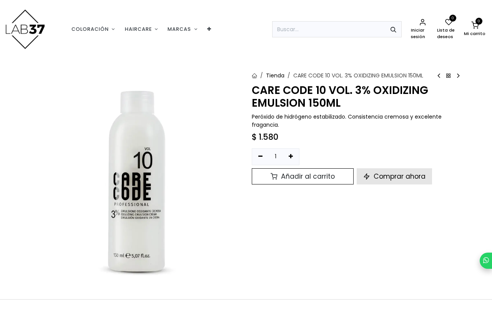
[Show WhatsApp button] (486, 261)
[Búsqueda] (393, 29)
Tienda (275, 75)
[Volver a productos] (448, 76)
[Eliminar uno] (260, 157)
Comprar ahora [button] (399, 176)
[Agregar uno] (291, 157)
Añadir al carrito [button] (307, 176)
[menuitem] (93, 29)
